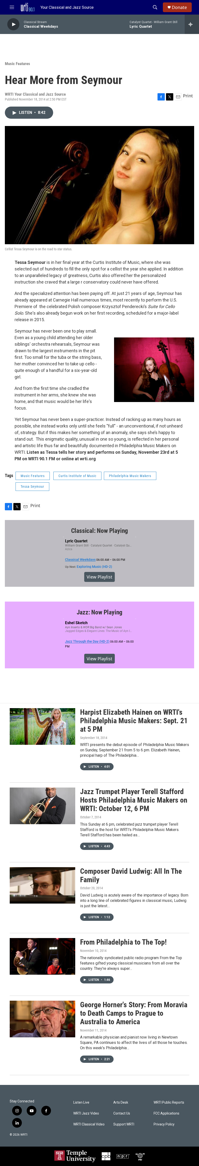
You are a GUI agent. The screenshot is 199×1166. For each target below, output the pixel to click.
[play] (13, 24)
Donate (179, 7)
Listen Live (81, 1102)
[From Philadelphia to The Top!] (42, 956)
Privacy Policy (164, 1124)
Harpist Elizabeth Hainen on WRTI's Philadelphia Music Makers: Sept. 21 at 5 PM (134, 720)
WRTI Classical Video (89, 1124)
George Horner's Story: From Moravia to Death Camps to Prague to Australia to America (133, 1013)
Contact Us (121, 1113)
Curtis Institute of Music (77, 476)
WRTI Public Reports (169, 1102)
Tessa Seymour (32, 486)
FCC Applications (166, 1113)
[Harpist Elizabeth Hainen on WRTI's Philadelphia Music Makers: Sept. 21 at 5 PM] (42, 726)
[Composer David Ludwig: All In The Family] (42, 885)
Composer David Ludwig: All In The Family (131, 875)
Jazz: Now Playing (100, 612)
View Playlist (99, 577)
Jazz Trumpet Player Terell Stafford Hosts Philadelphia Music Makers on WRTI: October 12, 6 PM (133, 800)
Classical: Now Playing (99, 530)
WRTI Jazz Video (86, 1113)
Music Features (17, 63)
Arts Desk (120, 1102)
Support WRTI (123, 1124)
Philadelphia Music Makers (130, 476)
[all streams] (192, 24)
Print (188, 96)
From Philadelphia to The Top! (123, 942)
